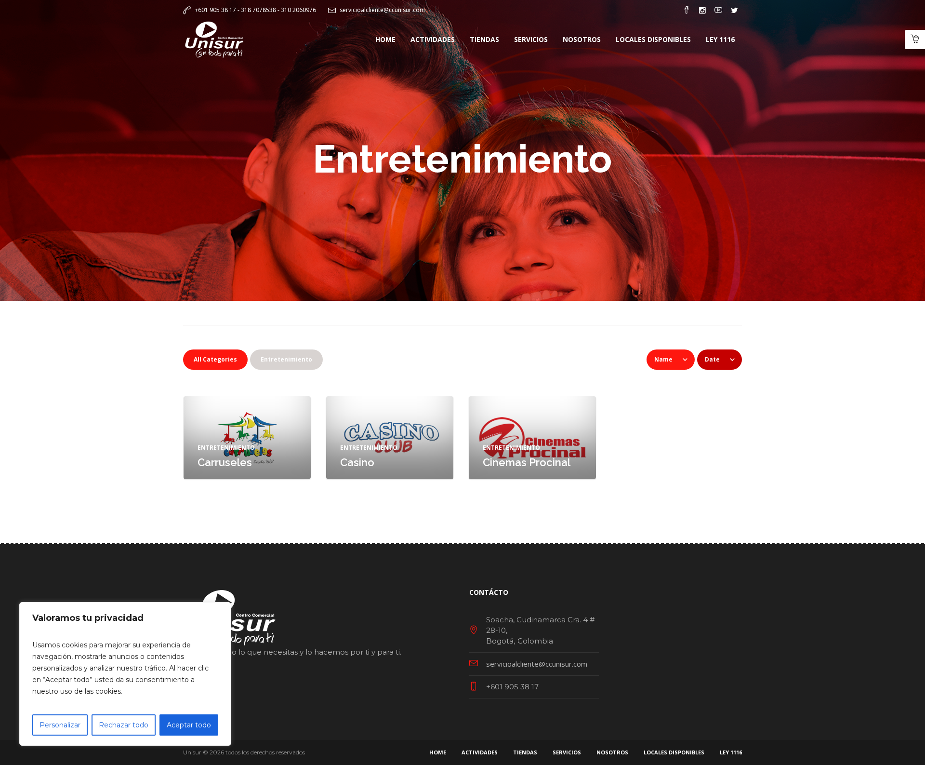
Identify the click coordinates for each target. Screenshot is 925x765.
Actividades (480, 752)
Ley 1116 (731, 752)
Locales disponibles (674, 752)
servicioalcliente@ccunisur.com (382, 10)
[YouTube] (718, 10)
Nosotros (612, 752)
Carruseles (225, 462)
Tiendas (525, 752)
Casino (357, 462)
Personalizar (60, 725)
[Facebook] (686, 10)
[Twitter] (734, 10)
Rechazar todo (123, 725)
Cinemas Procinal (526, 462)
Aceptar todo (189, 725)
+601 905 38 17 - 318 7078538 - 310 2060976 (255, 10)
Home (437, 752)
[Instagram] (702, 10)
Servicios (567, 752)
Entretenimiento (226, 447)
